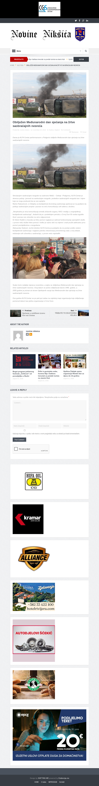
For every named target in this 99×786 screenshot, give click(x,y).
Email (84, 132)
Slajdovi (57, 130)
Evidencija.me (64, 778)
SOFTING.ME (43, 778)
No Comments (65, 130)
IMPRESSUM (53, 782)
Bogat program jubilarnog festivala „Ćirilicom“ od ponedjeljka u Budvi (23, 374)
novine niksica (24, 130)
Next (72, 310)
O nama (43, 782)
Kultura (51, 130)
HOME (37, 782)
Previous (28, 310)
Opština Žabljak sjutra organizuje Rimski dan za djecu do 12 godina (67, 59)
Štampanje (75, 132)
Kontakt (61, 782)
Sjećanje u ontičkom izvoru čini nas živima (33, 314)
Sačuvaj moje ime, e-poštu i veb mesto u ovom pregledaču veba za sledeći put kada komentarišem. (46, 433)
